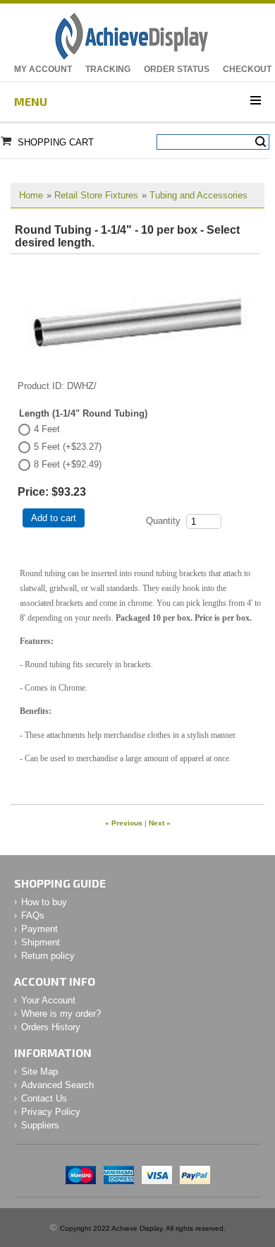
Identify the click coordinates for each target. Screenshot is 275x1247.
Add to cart (53, 518)
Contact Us (44, 1098)
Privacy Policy (50, 1111)
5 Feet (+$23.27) (68, 446)
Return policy (48, 955)
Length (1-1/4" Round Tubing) (83, 413)
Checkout (247, 69)
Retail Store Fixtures (96, 195)
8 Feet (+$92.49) (68, 464)
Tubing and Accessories (198, 195)
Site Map (39, 1071)
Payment (39, 929)
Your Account (48, 1000)
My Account (43, 69)
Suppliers (40, 1125)
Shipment (40, 942)
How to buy (44, 902)
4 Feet (47, 429)
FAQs (32, 915)
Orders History (50, 1027)
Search (260, 142)
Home (31, 195)
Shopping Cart (56, 142)
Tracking (107, 69)
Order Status (176, 69)
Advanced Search (57, 1085)
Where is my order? (61, 1013)
